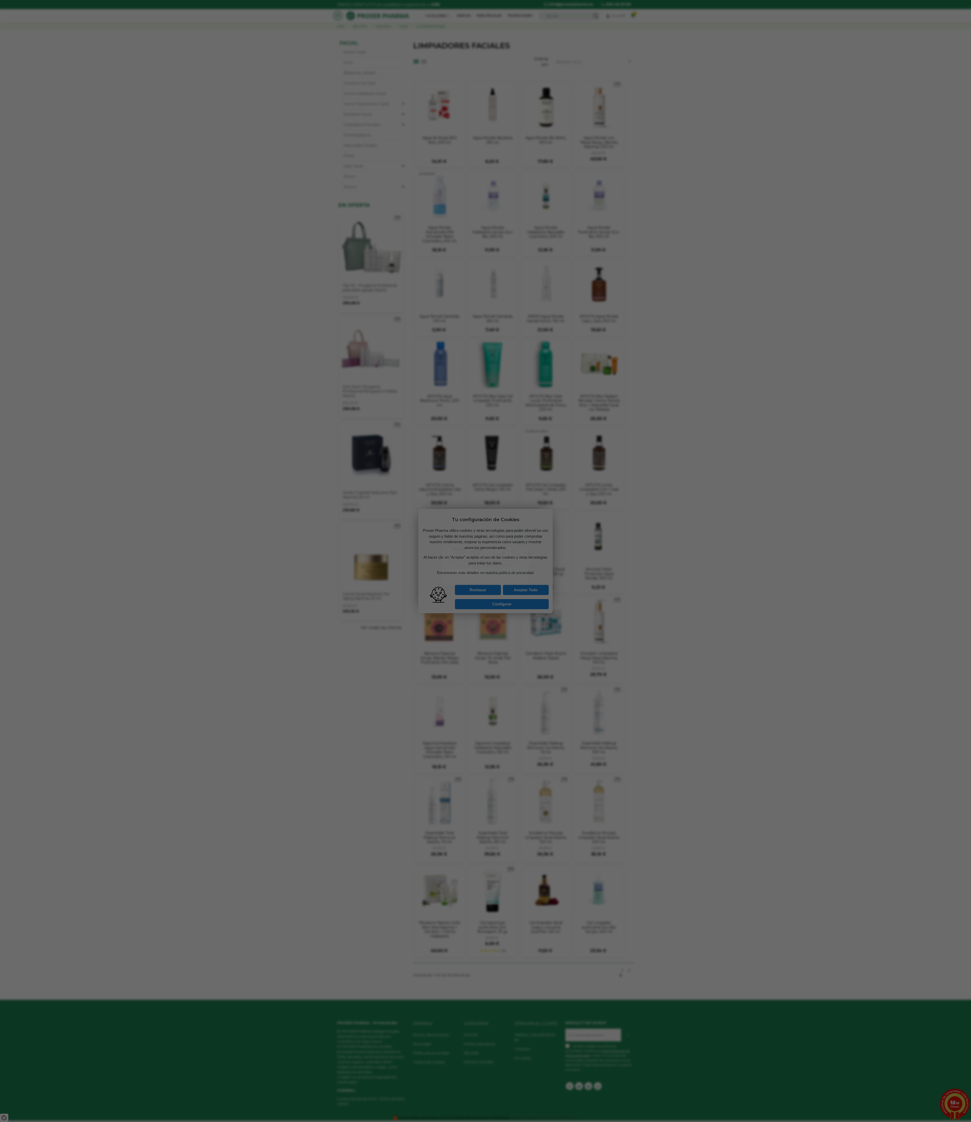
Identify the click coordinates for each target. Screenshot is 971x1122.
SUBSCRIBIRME (510, 576)
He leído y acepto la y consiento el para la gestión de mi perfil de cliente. (479, 585)
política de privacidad (470, 583)
